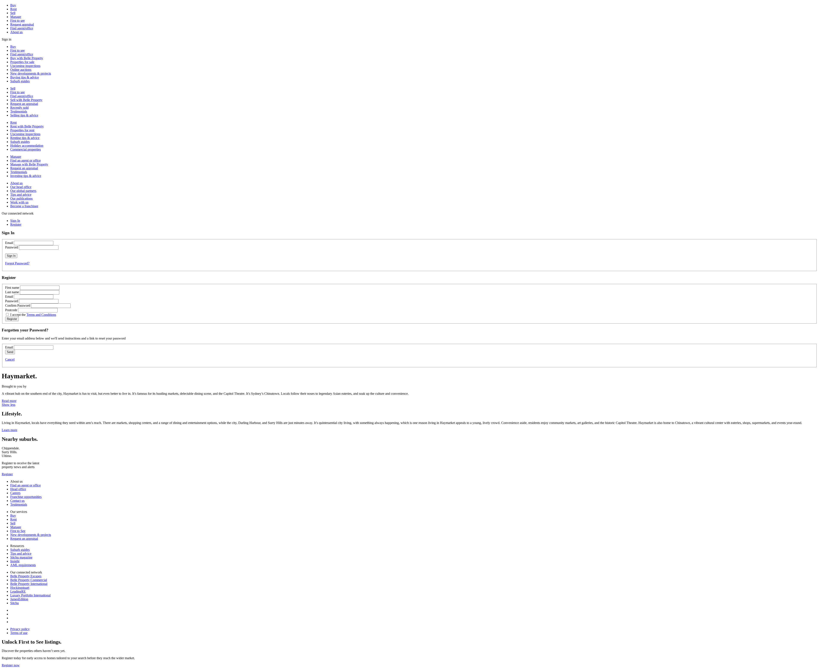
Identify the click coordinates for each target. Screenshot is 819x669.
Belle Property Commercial (28, 580)
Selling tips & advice (24, 115)
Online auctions (20, 69)
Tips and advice (20, 194)
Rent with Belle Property (27, 126)
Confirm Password (17, 305)
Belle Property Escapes (25, 576)
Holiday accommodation (26, 145)
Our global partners (23, 191)
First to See (17, 531)
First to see (17, 20)
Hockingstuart (19, 587)
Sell (12, 13)
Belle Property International (28, 584)
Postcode (11, 310)
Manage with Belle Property (29, 164)
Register (7, 474)
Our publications (21, 198)
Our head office (20, 187)
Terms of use (19, 633)
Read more (9, 401)
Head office (18, 489)
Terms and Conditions (41, 314)
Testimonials (18, 111)
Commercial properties (25, 149)
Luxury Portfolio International (30, 595)
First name (12, 287)
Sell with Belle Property (26, 100)
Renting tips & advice (24, 138)
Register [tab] (15, 224)
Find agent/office (21, 28)
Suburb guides (20, 81)
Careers (15, 493)
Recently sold (19, 107)
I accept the (33, 314)
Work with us (19, 202)
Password (11, 247)
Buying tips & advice (24, 77)
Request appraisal (22, 24)
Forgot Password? (17, 263)
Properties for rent (22, 130)
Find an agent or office (25, 160)
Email (9, 243)
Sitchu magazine (21, 557)
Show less (8, 404)
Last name (12, 292)
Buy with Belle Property (26, 58)
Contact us (17, 500)
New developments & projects (30, 73)
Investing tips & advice (25, 176)
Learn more (9, 430)
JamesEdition (19, 599)
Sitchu (14, 603)
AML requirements (23, 565)
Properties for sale (22, 62)
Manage (15, 17)
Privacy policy (20, 629)
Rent (13, 9)
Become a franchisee (24, 206)
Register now (11, 665)
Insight (14, 561)
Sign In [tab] (15, 220)
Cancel (10, 359)
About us (16, 32)
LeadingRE (18, 591)
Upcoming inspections (25, 66)
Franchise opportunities (26, 497)
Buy (13, 5)
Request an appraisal (24, 104)
